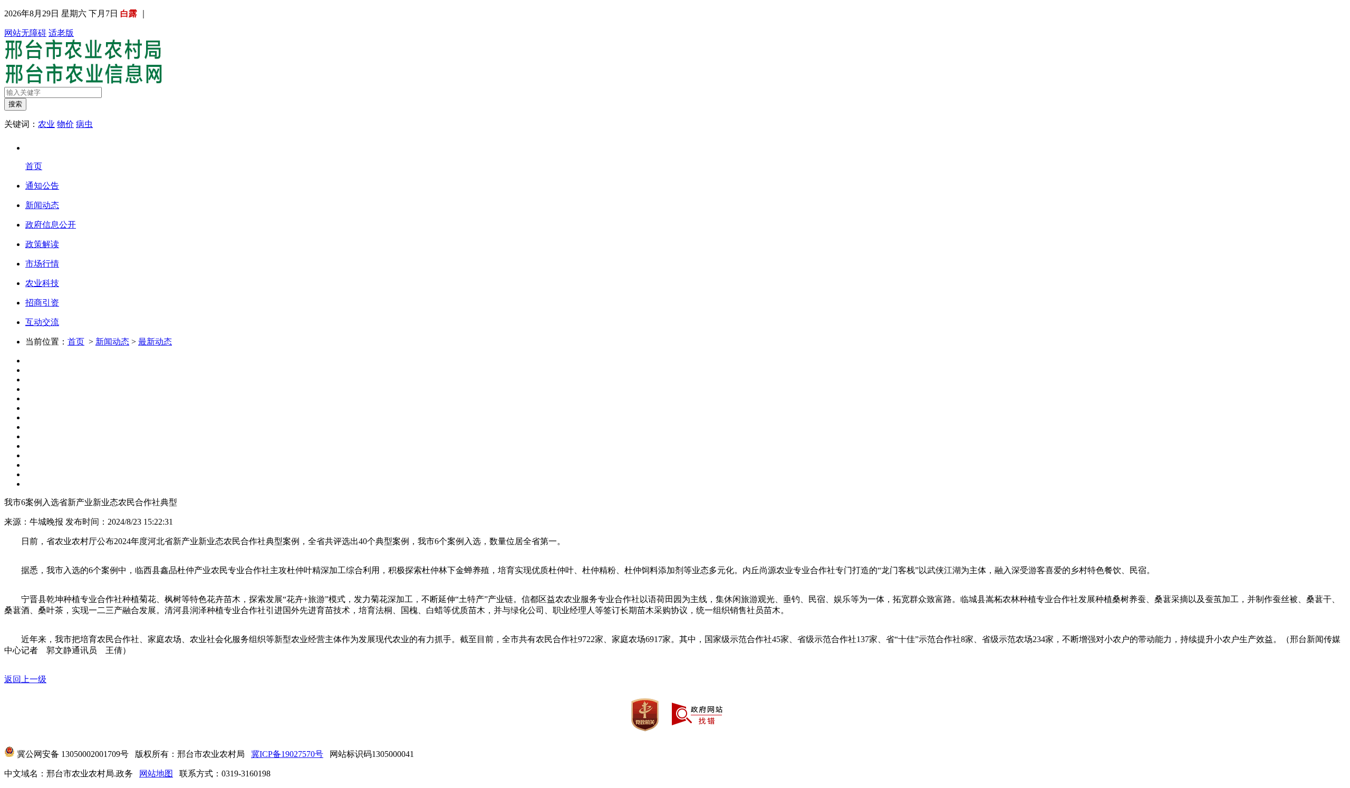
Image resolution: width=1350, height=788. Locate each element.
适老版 (61, 32)
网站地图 (156, 773)
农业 (46, 124)
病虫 (84, 124)
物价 (65, 124)
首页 (76, 341)
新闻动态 (112, 341)
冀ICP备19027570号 (287, 754)
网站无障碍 (25, 32)
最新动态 (155, 341)
